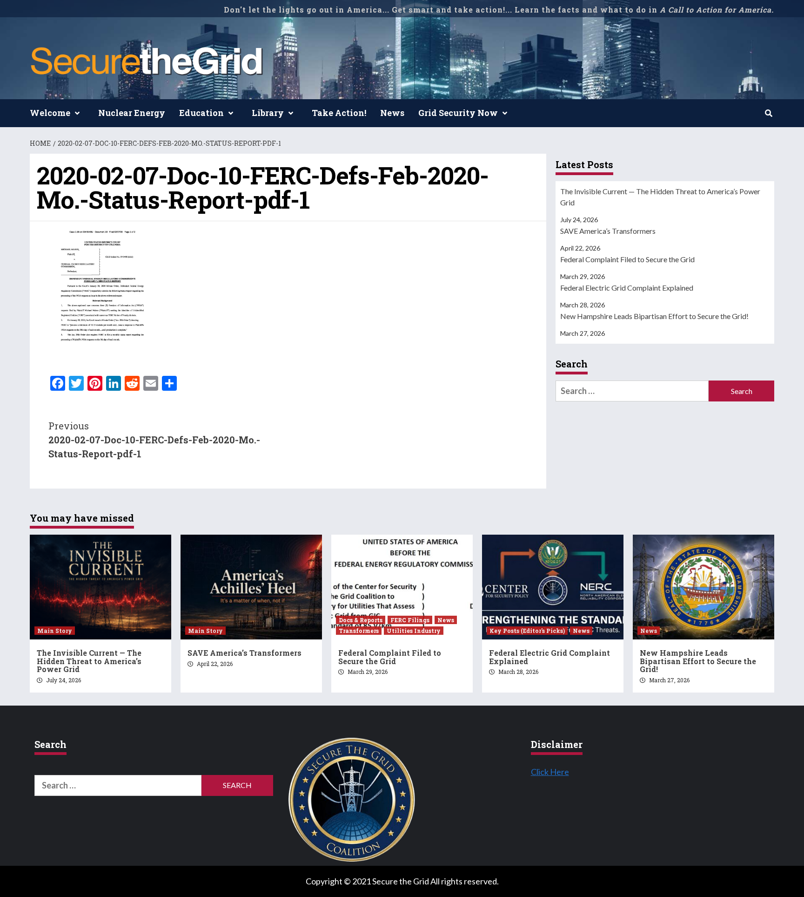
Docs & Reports (360, 620)
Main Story (54, 630)
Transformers (359, 630)
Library (268, 112)
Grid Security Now (458, 112)
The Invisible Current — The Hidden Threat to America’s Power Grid (660, 197)
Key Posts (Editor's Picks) (527, 630)
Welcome (50, 112)
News (392, 112)
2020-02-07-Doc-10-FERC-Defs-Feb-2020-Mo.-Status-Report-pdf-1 (154, 440)
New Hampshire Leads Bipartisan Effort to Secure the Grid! (654, 316)
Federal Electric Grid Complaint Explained (626, 287)
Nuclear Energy (131, 112)
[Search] (768, 113)
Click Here (550, 772)
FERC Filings (409, 620)
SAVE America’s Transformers (608, 230)
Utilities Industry (414, 630)
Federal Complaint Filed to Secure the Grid (627, 259)
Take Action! (339, 112)
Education (201, 112)
